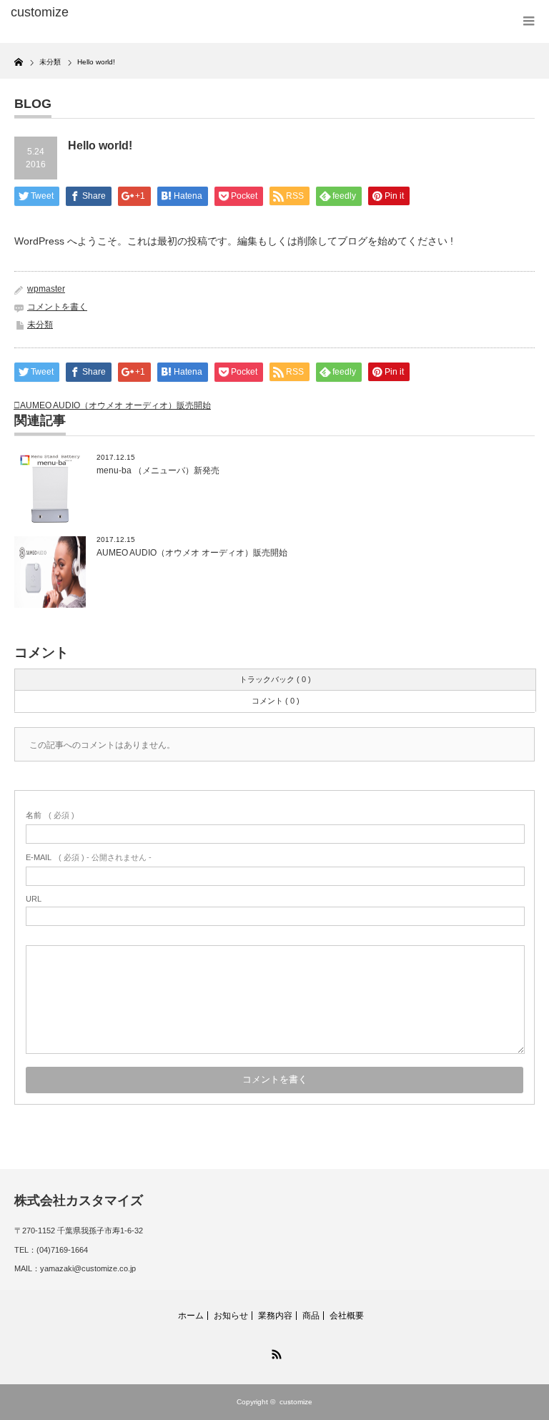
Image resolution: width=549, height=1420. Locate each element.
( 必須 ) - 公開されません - (89, 857)
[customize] (120, 13)
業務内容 (275, 1315)
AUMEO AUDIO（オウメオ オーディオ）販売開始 (115, 405)
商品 (311, 1315)
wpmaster (46, 289)
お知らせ (231, 1315)
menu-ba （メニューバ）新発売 (158, 470)
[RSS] (274, 1352)
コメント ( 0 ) (276, 700)
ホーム (191, 1315)
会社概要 (347, 1315)
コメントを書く (57, 307)
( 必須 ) (50, 815)
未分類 (40, 325)
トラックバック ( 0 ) (275, 679)
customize (296, 1402)
